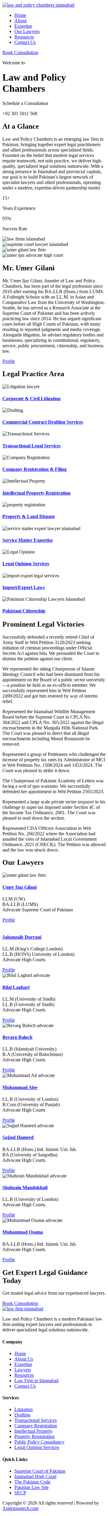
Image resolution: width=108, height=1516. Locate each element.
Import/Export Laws (23, 587)
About (20, 20)
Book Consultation (20, 52)
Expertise (23, 26)
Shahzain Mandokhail (24, 1187)
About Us (23, 1358)
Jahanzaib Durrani (21, 937)
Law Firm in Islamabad (36, 1380)
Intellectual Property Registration (36, 493)
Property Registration (34, 1436)
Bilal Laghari (15, 987)
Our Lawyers (27, 31)
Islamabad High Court (35, 1476)
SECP (20, 1492)
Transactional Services (35, 1420)
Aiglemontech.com (20, 1508)
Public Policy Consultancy (39, 1441)
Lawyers (22, 1369)
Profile (8, 361)
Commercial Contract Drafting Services (42, 422)
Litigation (23, 1409)
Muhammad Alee (20, 1087)
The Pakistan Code (32, 1481)
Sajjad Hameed (18, 1137)
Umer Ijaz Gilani (19, 887)
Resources (24, 36)
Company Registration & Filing (34, 469)
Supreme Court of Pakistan (39, 1471)
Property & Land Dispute (28, 516)
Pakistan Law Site (31, 1487)
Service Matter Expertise (27, 540)
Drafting (22, 1414)
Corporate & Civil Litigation (31, 398)
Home (20, 15)
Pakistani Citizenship (23, 610)
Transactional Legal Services (31, 445)
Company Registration (35, 1425)
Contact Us (25, 42)
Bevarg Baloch (17, 1037)
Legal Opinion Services (25, 563)
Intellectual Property (33, 1431)
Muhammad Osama (22, 1232)
